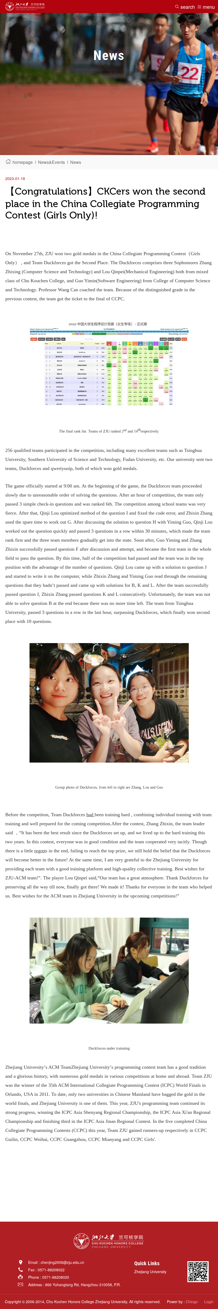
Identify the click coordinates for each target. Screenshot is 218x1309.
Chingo (192, 1301)
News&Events (51, 162)
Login (208, 1301)
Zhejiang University (150, 1271)
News (75, 162)
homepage (22, 162)
